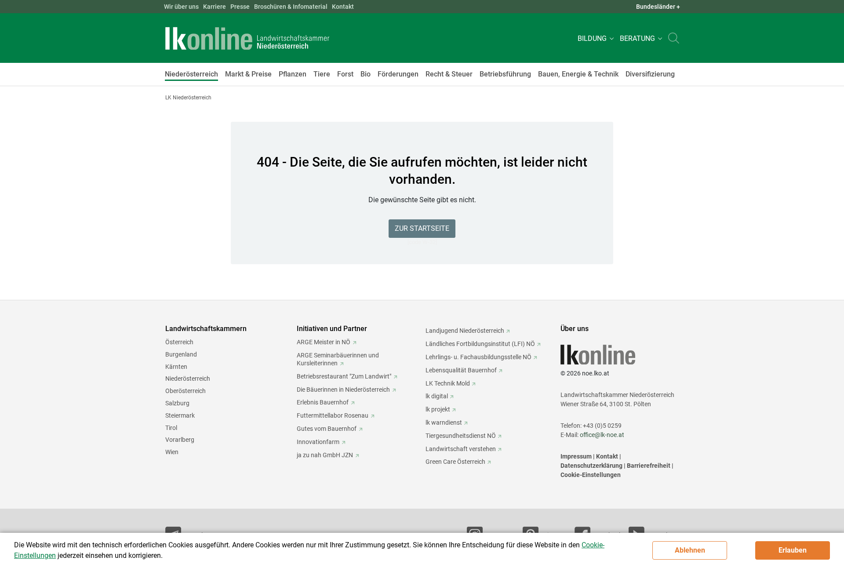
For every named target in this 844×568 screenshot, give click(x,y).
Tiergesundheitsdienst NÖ (461, 435)
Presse (240, 6)
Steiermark (180, 415)
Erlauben (793, 550)
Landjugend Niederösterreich (465, 330)
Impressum (576, 456)
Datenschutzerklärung (591, 465)
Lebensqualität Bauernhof (461, 370)
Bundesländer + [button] (658, 6)
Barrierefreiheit (648, 465)
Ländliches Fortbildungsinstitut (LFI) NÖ (480, 343)
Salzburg (177, 403)
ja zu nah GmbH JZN (325, 455)
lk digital (437, 396)
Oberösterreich (185, 390)
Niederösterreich (187, 378)
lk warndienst (444, 422)
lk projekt (438, 409)
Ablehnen (690, 550)
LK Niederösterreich (188, 98)
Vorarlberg (179, 439)
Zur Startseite (422, 228)
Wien (171, 451)
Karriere (214, 6)
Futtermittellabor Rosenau (332, 415)
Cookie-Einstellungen (590, 474)
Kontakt (343, 6)
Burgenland (181, 354)
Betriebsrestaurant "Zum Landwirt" (344, 376)
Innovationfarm (318, 441)
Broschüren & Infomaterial (290, 6)
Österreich (179, 342)
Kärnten (176, 366)
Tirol (171, 427)
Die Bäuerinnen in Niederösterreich (343, 389)
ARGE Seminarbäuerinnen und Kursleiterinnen (338, 359)
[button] (594, 38)
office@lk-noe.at (602, 434)
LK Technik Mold (448, 383)
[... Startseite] (247, 38)
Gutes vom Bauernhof (327, 428)
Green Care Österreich (455, 461)
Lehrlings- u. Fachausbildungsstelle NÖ (478, 356)
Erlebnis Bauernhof (323, 402)
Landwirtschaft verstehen (461, 448)
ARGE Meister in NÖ (323, 342)
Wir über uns (181, 6)
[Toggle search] (673, 38)
